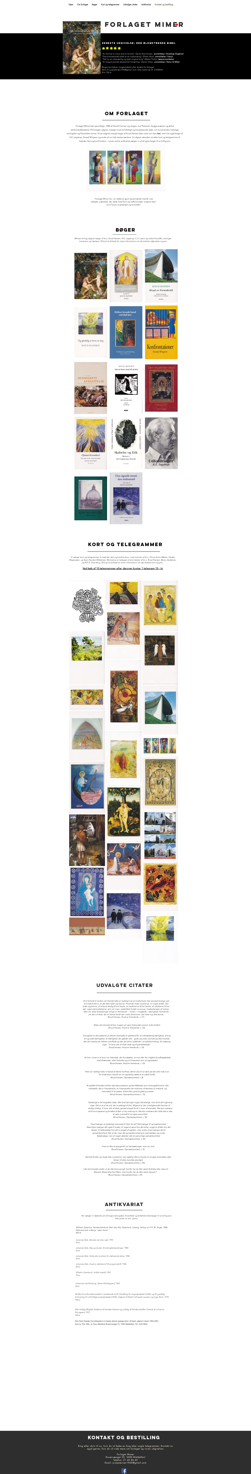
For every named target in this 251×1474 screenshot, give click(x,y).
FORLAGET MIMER (144, 24)
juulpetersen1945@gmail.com (123, 69)
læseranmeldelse (165, 59)
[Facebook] (124, 1470)
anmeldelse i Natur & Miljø (166, 62)
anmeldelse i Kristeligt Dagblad (168, 53)
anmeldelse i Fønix (163, 56)
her (158, 133)
